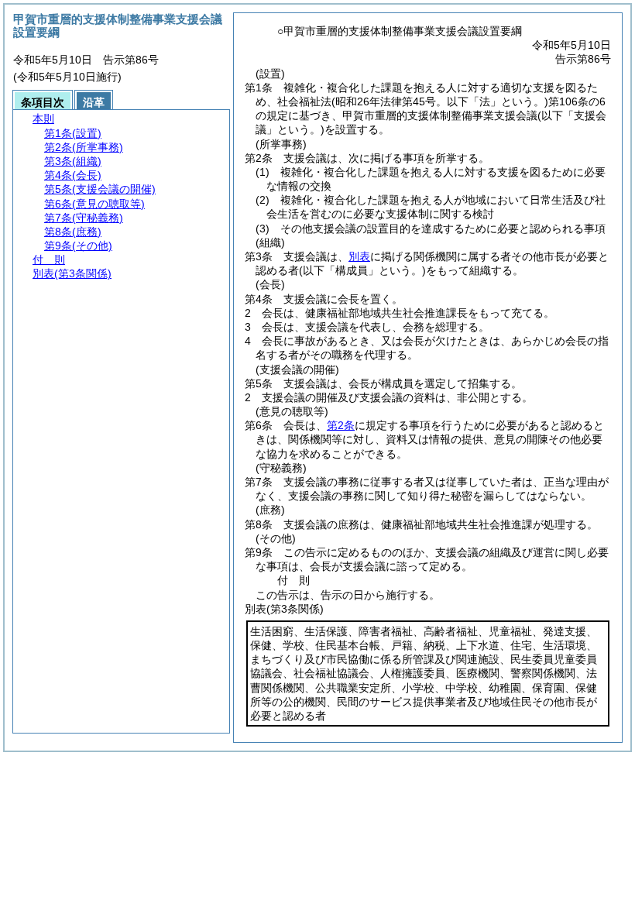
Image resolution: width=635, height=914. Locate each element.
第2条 (341, 425)
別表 (359, 256)
